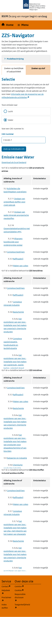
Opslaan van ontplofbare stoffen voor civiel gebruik (14, 201)
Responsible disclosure (20, 597)
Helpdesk (6, 592)
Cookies (20, 590)
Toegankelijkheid (20, 606)
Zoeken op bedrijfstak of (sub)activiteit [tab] (13, 70)
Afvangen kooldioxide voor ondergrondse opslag (13, 241)
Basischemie (18, 312)
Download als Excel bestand (14, 162)
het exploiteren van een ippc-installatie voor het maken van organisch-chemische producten (15, 325)
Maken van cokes (20, 265)
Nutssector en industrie (17, 458)
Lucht (10, 111)
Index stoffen (5, 606)
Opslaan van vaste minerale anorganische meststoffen (16, 215)
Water (10, 120)
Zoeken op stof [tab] (38, 68)
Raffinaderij (18, 258)
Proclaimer (6, 599)
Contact (6, 586)
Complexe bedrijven (16, 252)
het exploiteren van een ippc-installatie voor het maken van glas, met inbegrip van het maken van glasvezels (15, 527)
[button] (23, 25)
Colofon (20, 586)
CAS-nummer (8, 134)
